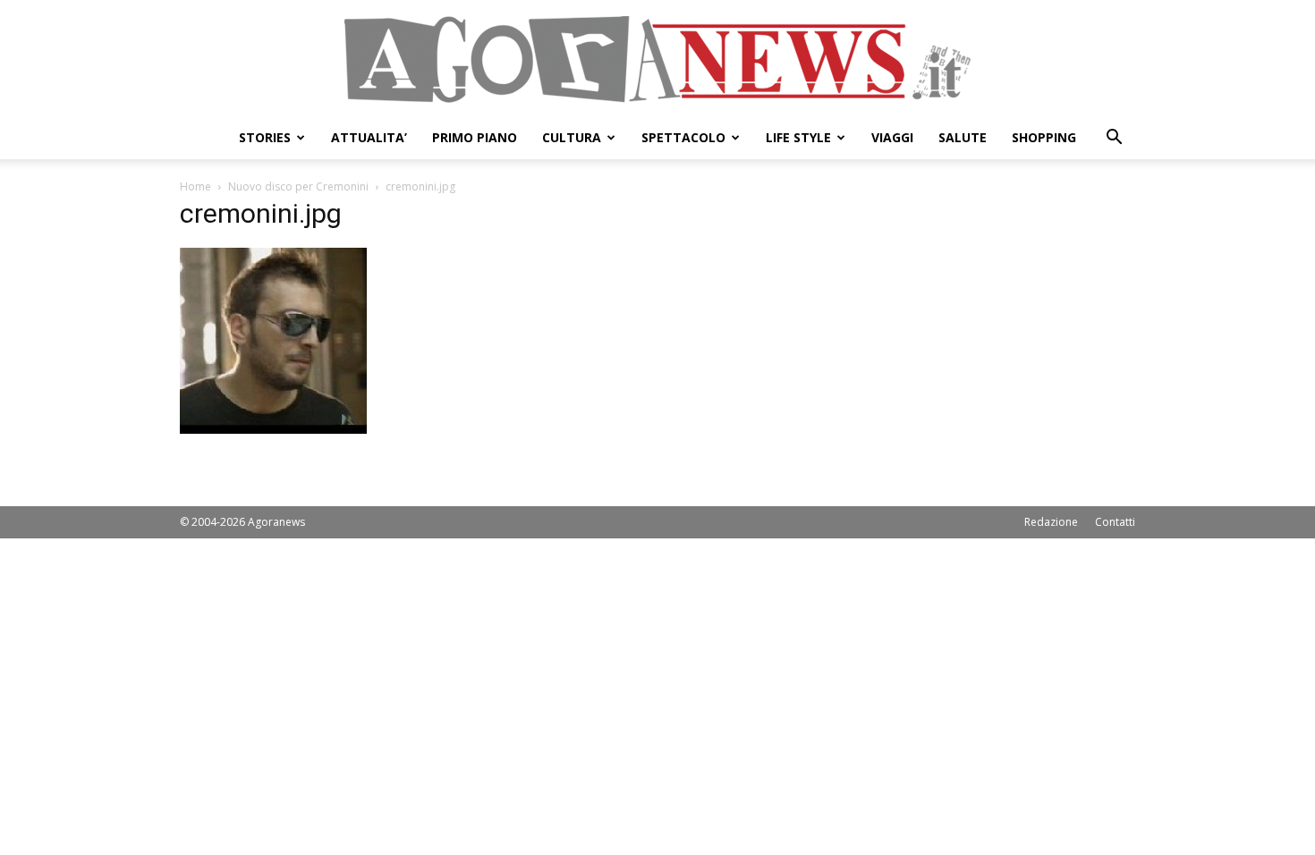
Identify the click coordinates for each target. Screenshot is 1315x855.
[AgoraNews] (657, 59)
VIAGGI (892, 137)
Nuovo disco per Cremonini (298, 186)
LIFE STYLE (798, 137)
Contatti (1115, 521)
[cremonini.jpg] (273, 428)
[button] (1113, 139)
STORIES (265, 137)
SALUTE (962, 137)
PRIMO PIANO (474, 137)
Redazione (1051, 521)
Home (195, 186)
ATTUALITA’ (369, 137)
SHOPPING (1044, 137)
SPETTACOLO (683, 137)
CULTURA (571, 137)
